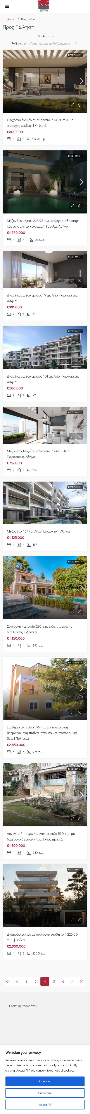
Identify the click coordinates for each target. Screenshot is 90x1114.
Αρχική (11, 19)
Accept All (45, 1081)
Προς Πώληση (75, 55)
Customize (45, 1093)
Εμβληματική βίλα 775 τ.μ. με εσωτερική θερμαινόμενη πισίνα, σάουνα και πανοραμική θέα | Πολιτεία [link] (42, 733)
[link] (45, 81)
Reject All (45, 1105)
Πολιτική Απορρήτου (23, 1006)
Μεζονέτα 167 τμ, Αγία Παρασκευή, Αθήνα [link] (38, 531)
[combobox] (54, 43)
